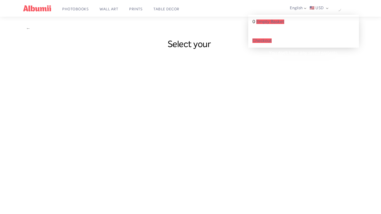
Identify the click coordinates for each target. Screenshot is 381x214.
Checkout (262, 40)
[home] (37, 8)
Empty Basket (270, 22)
